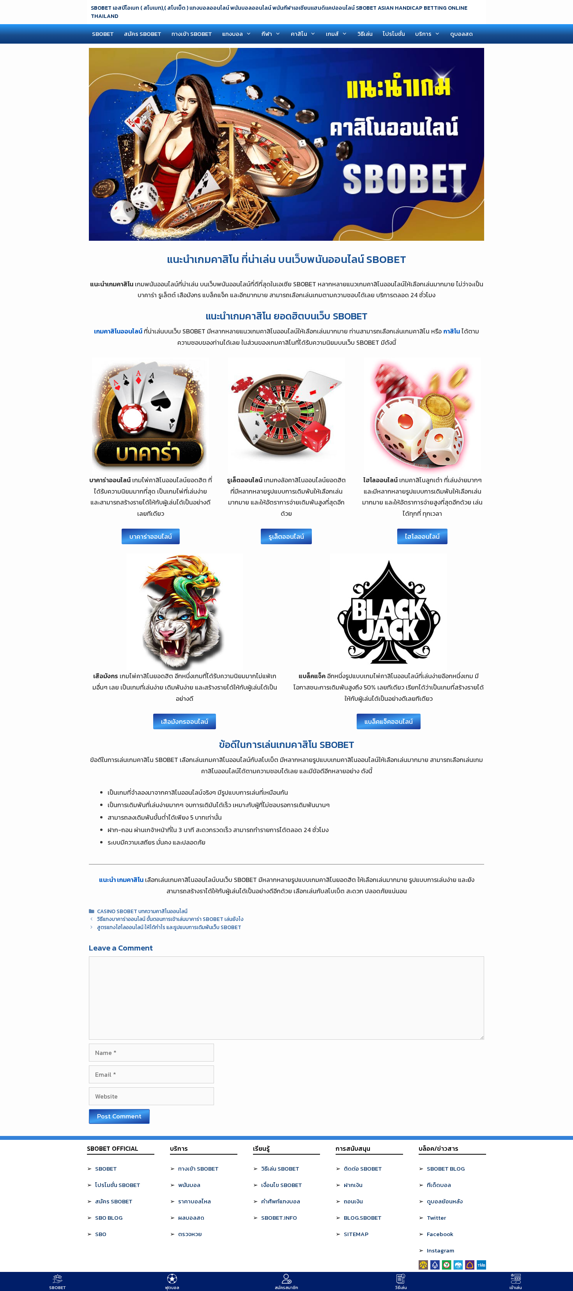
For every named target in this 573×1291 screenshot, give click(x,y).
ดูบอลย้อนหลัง (445, 1201)
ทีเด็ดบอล (439, 1184)
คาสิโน (299, 33)
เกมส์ (332, 33)
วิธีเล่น (365, 33)
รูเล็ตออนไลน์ (286, 536)
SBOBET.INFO (279, 1217)
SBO (100, 1233)
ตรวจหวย (190, 1233)
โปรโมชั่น (394, 33)
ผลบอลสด (191, 1217)
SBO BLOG (108, 1217)
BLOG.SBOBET (363, 1217)
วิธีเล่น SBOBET (280, 1168)
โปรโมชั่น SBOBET (117, 1184)
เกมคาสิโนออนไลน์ (118, 331)
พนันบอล (189, 1184)
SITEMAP (356, 1233)
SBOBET (103, 33)
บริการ (423, 33)
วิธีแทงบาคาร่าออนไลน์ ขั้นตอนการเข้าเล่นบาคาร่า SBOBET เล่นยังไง (170, 919)
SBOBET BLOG (446, 1168)
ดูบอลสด (461, 33)
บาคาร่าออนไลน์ (150, 536)
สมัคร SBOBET (142, 33)
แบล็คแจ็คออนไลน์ (388, 721)
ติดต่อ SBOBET (363, 1168)
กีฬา (267, 33)
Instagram (440, 1250)
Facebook (440, 1233)
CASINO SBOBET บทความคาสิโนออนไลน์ (142, 911)
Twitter (436, 1217)
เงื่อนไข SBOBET (281, 1184)
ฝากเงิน (353, 1184)
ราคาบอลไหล (194, 1201)
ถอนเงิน (353, 1201)
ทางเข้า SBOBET (192, 33)
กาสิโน (451, 331)
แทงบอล (232, 33)
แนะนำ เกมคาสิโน (121, 879)
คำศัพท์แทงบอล (280, 1201)
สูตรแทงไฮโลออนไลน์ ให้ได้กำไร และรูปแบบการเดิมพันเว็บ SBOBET (169, 927)
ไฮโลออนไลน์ (422, 536)
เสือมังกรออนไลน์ (184, 721)
